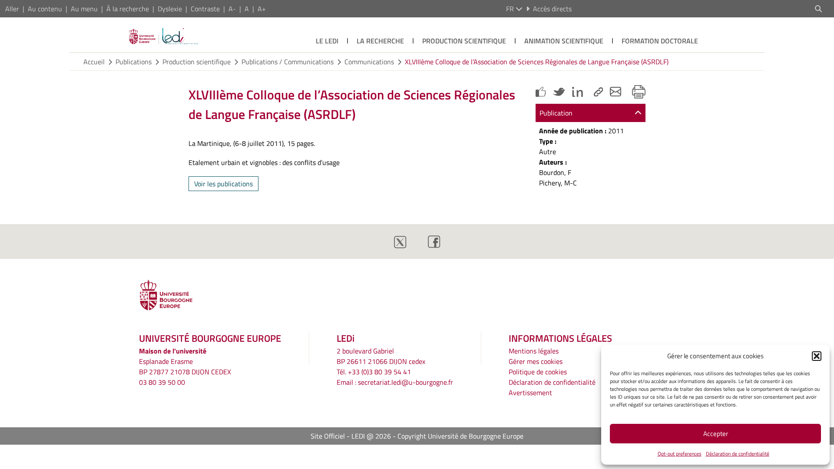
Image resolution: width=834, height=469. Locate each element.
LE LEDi (327, 40)
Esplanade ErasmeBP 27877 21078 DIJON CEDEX (185, 366)
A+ (262, 8)
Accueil (94, 61)
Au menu (84, 8)
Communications (369, 61)
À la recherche (127, 8)
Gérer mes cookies (536, 361)
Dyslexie (170, 8)
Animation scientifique (563, 40)
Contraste (205, 8)
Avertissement (530, 392)
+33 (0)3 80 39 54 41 (379, 372)
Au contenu (45, 8)
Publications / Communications (288, 61)
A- (232, 8)
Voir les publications (223, 183)
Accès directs (552, 8)
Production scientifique (464, 40)
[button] (816, 356)
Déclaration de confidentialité (737, 453)
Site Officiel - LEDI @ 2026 (351, 436)
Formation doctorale (660, 40)
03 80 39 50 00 (162, 382)
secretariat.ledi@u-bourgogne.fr (405, 382)
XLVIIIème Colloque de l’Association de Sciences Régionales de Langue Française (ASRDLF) (537, 61)
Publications (134, 61)
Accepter (715, 434)
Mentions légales (534, 351)
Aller (12, 8)
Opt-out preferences (680, 453)
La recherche (380, 40)
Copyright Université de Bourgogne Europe (460, 436)
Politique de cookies (538, 372)
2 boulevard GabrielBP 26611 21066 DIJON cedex (381, 356)
